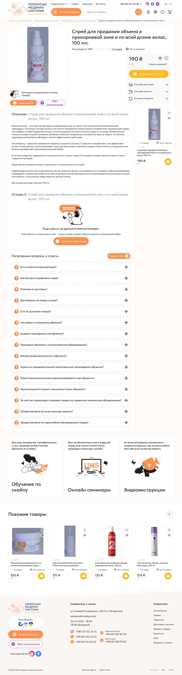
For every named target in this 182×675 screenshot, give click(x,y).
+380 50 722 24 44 (86, 631)
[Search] (138, 12)
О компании (160, 610)
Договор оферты (89, 670)
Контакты (159, 633)
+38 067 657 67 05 (115, 634)
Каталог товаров (24, 21)
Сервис (157, 615)
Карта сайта (105, 670)
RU (170, 4)
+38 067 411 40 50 (129, 4)
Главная (11, 21)
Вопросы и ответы (163, 642)
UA (166, 4)
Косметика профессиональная (46, 21)
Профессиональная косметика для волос (79, 21)
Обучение (159, 619)
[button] (138, 124)
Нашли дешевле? (158, 64)
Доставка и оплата (164, 624)
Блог (156, 638)
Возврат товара (162, 629)
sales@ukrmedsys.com (83, 616)
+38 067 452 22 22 (86, 636)
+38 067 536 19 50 (115, 641)
